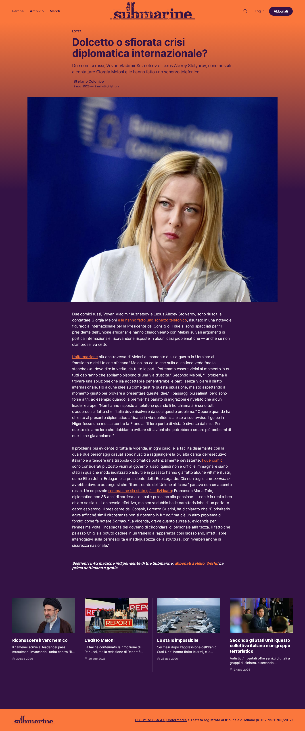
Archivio (37, 11)
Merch (55, 11)
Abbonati (281, 11)
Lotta (76, 31)
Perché (18, 11)
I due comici (213, 460)
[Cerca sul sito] (245, 11)
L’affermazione (85, 357)
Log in (260, 11)
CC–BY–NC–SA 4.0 (150, 720)
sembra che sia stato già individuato (140, 490)
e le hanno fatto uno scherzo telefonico (152, 320)
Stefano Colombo (88, 81)
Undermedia (176, 720)
